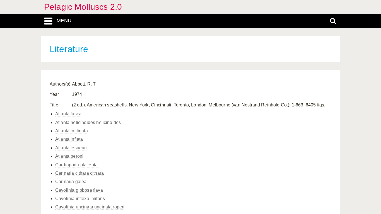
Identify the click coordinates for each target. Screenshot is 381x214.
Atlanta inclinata (71, 130)
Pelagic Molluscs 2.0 (83, 6)
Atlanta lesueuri (71, 147)
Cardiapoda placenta (76, 164)
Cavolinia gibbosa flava (79, 190)
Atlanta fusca (68, 113)
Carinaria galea (70, 181)
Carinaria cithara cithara (79, 173)
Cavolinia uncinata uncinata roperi (89, 207)
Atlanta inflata (69, 139)
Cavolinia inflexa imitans (80, 198)
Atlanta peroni (69, 156)
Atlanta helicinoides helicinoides (88, 122)
